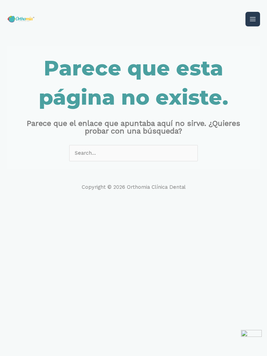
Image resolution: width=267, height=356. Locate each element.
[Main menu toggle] (252, 19)
